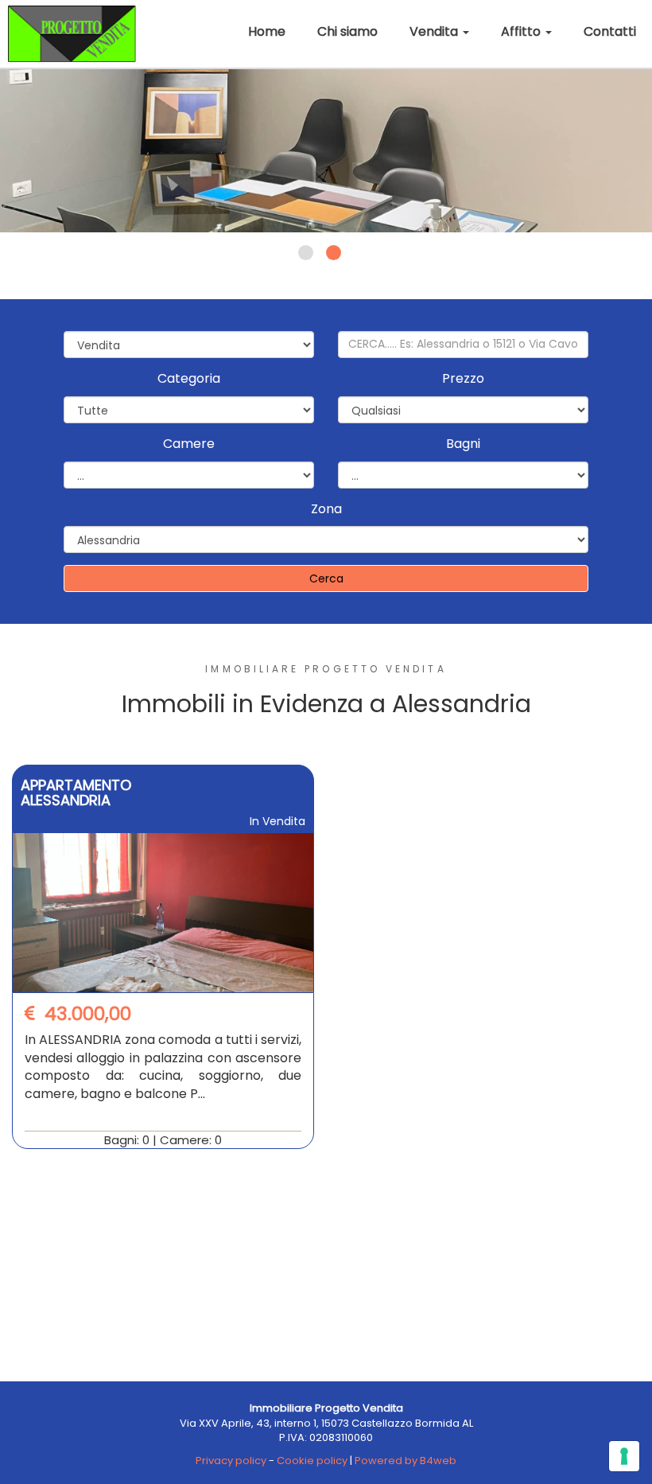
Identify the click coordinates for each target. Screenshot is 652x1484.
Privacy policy (231, 1460)
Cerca (326, 578)
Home (266, 31)
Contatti (610, 31)
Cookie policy (312, 1460)
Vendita (435, 31)
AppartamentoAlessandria (76, 793)
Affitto (522, 31)
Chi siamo (347, 31)
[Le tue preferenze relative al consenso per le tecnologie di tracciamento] (624, 1456)
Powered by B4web (405, 1460)
